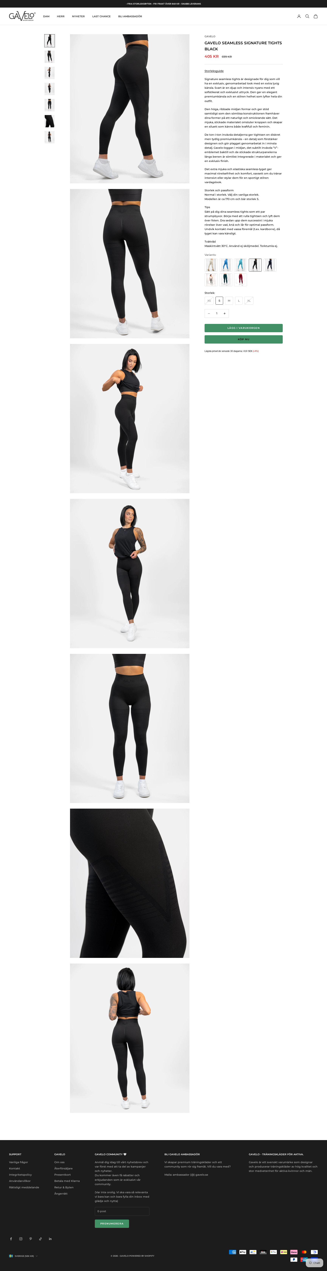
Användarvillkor (20, 1181)
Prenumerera (112, 1223)
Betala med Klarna (67, 1181)
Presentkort (62, 1174)
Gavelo (210, 36)
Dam (46, 16)
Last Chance (101, 16)
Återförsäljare (63, 1168)
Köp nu (244, 339)
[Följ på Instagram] (21, 1239)
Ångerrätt (61, 1193)
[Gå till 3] (49, 72)
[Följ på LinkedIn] (50, 1239)
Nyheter (78, 16)
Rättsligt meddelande (24, 1187)
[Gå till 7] (49, 137)
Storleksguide (214, 71)
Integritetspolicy (20, 1174)
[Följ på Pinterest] (31, 1239)
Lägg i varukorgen (243, 327)
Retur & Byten (64, 1187)
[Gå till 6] (49, 121)
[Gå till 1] (49, 40)
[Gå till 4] (49, 89)
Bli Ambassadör (130, 16)
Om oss (59, 1162)
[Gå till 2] (49, 56)
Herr (61, 16)
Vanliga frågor (18, 1162)
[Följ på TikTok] (40, 1239)
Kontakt (14, 1168)
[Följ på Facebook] (11, 1239)
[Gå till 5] (49, 105)
